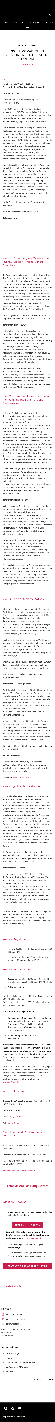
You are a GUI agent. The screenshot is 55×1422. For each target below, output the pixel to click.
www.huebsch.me (21, 777)
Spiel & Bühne (34, 22)
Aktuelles (49, 22)
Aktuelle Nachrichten (13, 1286)
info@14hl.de (15, 1116)
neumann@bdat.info (12, 1082)
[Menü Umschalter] (27, 27)
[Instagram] (6, 1408)
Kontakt (5, 22)
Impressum (8, 1417)
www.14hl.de (13, 1123)
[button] (50, 15)
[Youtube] (20, 1408)
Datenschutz (19, 1417)
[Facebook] (13, 1408)
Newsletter (18, 22)
